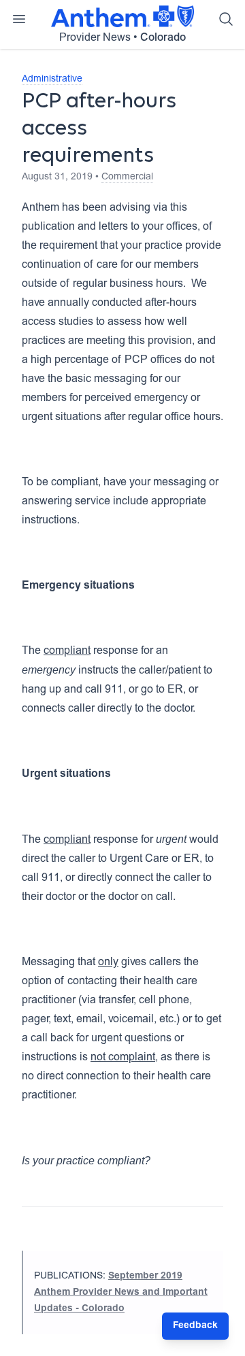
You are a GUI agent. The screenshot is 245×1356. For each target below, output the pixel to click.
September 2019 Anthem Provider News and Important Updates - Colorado (121, 1293)
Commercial (127, 177)
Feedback (195, 1326)
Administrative (52, 79)
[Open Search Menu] (226, 19)
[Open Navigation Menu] (19, 19)
